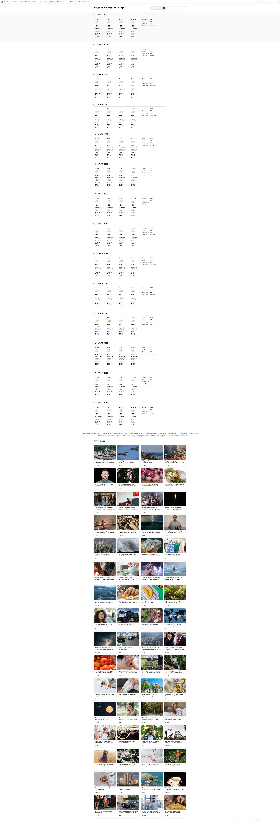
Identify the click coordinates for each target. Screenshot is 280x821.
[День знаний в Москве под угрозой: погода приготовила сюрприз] (128, 479)
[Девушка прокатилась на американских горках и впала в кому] (175, 736)
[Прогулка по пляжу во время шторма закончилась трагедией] (152, 526)
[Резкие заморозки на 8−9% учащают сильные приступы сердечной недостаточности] (175, 666)
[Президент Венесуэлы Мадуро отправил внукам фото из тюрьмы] (175, 526)
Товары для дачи (193, 433)
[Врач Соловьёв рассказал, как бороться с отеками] (128, 689)
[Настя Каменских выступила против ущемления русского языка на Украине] (105, 619)
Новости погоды (173, 433)
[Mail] (2, 2)
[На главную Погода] (6, 2)
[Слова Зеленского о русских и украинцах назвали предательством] (105, 479)
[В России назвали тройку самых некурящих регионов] (105, 689)
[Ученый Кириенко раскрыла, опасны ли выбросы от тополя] (152, 713)
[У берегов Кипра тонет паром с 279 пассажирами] (152, 456)
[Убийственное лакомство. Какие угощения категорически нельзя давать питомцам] (105, 573)
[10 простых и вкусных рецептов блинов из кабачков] (175, 479)
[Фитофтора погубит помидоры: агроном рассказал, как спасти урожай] (105, 666)
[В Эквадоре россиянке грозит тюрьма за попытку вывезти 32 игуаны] (152, 549)
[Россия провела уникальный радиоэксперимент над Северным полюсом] (175, 573)
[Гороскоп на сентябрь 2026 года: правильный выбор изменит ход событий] (105, 759)
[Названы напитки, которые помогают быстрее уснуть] (128, 573)
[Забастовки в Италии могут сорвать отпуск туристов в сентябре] (152, 689)
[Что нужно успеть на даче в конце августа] (152, 619)
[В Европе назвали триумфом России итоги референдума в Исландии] (152, 503)
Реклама (12, 820)
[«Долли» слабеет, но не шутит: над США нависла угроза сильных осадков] (128, 549)
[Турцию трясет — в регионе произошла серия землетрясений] (175, 619)
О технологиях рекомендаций (249, 820)
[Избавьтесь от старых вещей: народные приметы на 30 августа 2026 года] (105, 503)
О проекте (224, 820)
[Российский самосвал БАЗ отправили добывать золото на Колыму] (128, 619)
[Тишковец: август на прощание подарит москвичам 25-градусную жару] (128, 783)
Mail (2, 820)
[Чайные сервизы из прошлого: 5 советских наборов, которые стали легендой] (128, 759)
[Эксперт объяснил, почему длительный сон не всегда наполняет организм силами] (175, 713)
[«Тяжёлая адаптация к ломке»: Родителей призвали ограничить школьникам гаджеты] (128, 713)
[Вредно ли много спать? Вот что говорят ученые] (105, 783)
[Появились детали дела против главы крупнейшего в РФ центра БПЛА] (105, 526)
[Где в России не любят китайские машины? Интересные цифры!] (128, 806)
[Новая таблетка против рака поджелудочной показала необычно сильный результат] (152, 759)
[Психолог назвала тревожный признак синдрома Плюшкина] (128, 526)
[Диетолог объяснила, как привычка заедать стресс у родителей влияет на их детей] (175, 806)
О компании (6, 820)
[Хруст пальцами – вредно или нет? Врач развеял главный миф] (128, 666)
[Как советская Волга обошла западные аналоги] (128, 736)
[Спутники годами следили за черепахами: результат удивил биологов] (152, 783)
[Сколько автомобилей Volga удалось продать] (128, 643)
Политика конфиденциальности (234, 820)
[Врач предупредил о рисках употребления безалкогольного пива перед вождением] (128, 596)
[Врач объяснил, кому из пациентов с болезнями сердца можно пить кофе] (175, 783)
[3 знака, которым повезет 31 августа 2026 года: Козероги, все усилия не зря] (152, 806)
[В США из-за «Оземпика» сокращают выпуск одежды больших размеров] (175, 549)
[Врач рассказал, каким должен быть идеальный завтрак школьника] (175, 689)
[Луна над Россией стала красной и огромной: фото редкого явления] (105, 713)
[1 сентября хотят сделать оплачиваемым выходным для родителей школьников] (105, 736)
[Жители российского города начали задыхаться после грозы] (105, 643)
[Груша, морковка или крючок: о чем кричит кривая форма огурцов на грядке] (152, 736)
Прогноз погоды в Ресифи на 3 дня (91, 433)
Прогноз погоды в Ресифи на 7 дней (134, 433)
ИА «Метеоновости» (274, 820)
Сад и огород (183, 433)
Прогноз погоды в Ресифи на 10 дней (156, 433)
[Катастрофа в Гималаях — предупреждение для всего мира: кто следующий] (105, 456)
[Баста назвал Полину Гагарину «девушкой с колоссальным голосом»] (152, 573)
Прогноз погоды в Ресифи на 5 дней (112, 433)
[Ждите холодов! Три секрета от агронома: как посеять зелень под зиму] (175, 596)
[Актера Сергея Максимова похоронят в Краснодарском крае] (175, 503)
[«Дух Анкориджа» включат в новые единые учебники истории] (175, 643)
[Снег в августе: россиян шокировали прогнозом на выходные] (105, 549)
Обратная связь (259, 820)
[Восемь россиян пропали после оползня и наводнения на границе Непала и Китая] (152, 643)
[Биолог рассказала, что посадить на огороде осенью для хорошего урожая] (152, 666)
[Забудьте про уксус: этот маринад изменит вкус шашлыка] (175, 456)
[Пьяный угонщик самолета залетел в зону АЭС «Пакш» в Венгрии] (128, 456)
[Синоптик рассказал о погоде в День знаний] (105, 806)
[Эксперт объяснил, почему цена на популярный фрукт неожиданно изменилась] (152, 596)
